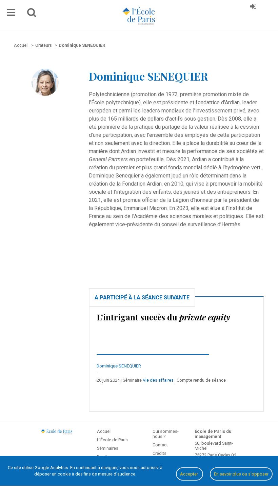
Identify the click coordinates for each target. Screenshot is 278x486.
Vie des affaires (158, 380)
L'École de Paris (112, 439)
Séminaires (107, 448)
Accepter (189, 474)
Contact (160, 444)
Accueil (104, 431)
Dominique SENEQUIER (119, 365)
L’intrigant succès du (163, 317)
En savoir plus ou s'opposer (241, 474)
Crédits (159, 453)
